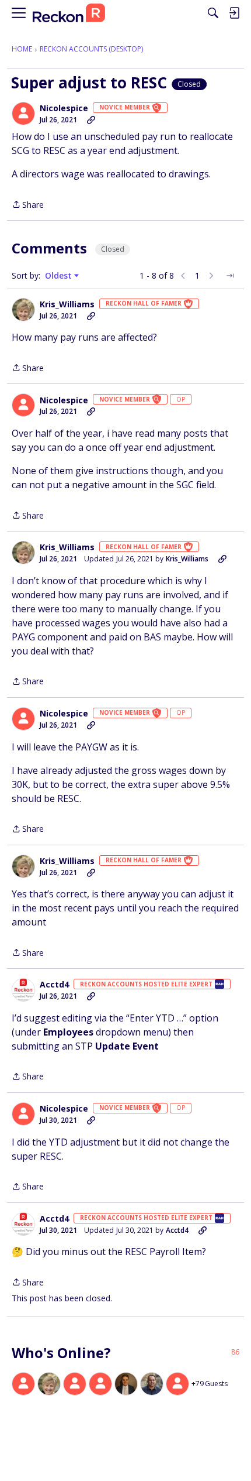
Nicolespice (64, 108)
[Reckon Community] (69, 13)
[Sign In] (234, 13)
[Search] (213, 13)
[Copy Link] (91, 120)
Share (28, 205)
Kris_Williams (67, 304)
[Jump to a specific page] (230, 275)
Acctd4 (54, 984)
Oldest (59, 276)
